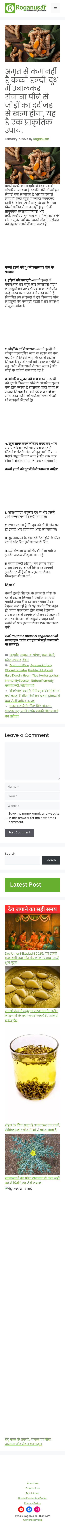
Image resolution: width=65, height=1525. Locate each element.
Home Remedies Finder (32, 1498)
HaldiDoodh (13, 676)
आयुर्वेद (14, 655)
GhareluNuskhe (16, 670)
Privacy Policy (32, 1503)
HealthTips (30, 676)
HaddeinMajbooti (40, 670)
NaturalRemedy (42, 681)
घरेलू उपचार (13, 660)
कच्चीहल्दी (12, 686)
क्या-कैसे (48, 655)
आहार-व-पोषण (30, 655)
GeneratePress (32, 1519)
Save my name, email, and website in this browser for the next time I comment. (34, 818)
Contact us (33, 1488)
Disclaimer (32, 1493)
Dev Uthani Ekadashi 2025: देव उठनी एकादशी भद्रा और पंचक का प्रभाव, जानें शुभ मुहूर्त (32, 958)
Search (10, 854)
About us (32, 1483)
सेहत (25, 660)
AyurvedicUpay (41, 665)
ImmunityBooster (17, 681)
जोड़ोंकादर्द (27, 686)
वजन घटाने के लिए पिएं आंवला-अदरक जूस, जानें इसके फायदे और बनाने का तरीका (31, 711)
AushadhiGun (19, 665)
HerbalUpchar (49, 676)
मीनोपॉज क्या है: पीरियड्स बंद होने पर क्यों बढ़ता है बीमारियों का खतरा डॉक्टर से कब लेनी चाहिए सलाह (32, 696)
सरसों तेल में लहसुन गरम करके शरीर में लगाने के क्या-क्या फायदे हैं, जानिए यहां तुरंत (31, 1015)
